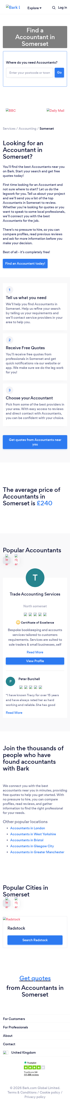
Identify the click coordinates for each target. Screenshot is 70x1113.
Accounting (27, 128)
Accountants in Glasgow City (32, 846)
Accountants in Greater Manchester (37, 852)
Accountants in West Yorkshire (33, 834)
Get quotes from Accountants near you (35, 442)
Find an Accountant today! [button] (25, 263)
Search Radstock (35, 940)
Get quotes (35, 978)
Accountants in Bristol (26, 840)
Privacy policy (35, 1097)
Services (9, 128)
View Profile (35, 661)
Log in (62, 7)
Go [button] (59, 72)
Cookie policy (50, 1092)
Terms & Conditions (22, 1092)
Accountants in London (27, 828)
